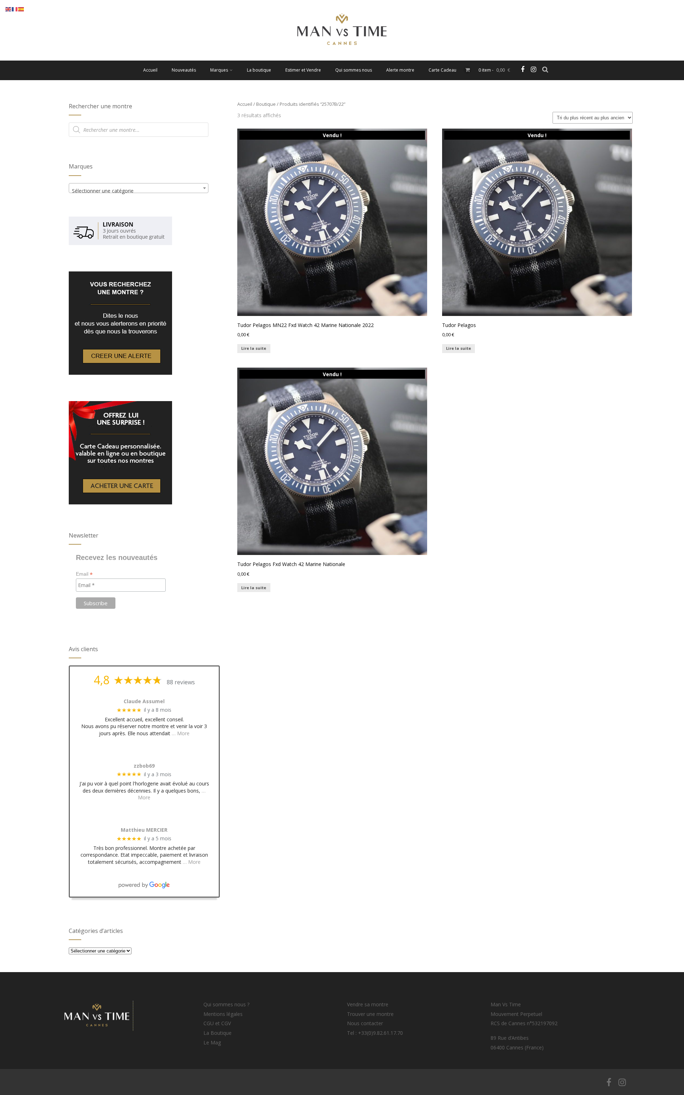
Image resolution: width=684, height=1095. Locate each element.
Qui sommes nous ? (226, 1004)
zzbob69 (144, 766)
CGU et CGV (217, 1023)
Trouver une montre (370, 1014)
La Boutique (217, 1032)
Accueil (150, 70)
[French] (15, 8)
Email (84, 574)
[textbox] (138, 190)
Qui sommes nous (353, 70)
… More (181, 733)
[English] (8, 8)
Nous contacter (365, 1023)
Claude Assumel (144, 702)
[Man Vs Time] (342, 57)
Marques (219, 70)
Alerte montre (400, 70)
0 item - (494, 70)
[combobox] (138, 188)
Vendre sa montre (367, 1004)
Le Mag (212, 1042)
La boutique (259, 70)
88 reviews (181, 682)
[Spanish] (21, 8)
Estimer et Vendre (303, 70)
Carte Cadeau (442, 70)
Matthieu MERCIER (144, 830)
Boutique (266, 104)
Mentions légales (223, 1014)
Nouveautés (184, 70)
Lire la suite (253, 348)
